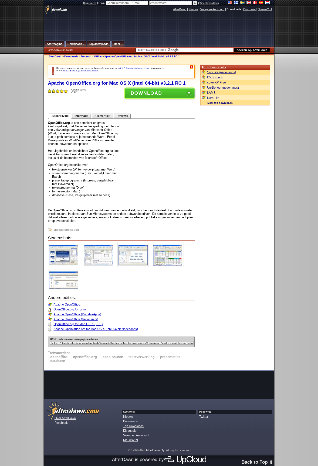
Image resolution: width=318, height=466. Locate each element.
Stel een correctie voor (66, 229)
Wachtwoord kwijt (209, 3)
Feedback (61, 422)
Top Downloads (133, 426)
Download (146, 93)
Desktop (86, 56)
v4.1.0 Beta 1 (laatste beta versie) (81, 70)
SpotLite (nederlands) (221, 72)
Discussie (249, 9)
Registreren (89, 3)
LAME (211, 92)
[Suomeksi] (236, 3)
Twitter (203, 416)
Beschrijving (60, 116)
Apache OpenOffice (67, 304)
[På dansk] (255, 3)
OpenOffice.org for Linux (70, 309)
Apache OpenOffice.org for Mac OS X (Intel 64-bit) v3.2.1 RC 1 (142, 56)
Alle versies (102, 116)
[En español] (261, 3)
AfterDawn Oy (155, 450)
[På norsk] (249, 3)
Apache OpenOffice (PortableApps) (77, 314)
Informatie (81, 116)
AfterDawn (179, 9)
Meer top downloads (220, 102)
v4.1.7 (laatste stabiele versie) (134, 68)
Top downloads (214, 67)
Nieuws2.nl (265, 9)
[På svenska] (242, 3)
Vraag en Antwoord (212, 9)
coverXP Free (216, 82)
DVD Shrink (215, 77)
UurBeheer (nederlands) (223, 87)
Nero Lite (213, 98)
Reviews (122, 116)
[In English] (230, 3)
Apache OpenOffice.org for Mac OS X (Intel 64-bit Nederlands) (96, 329)
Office (97, 56)
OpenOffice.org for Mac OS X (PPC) (78, 324)
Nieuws (193, 9)
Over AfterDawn (65, 418)
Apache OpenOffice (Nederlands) (76, 319)
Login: (102, 3)
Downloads (71, 56)
